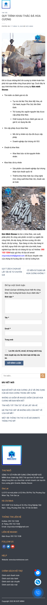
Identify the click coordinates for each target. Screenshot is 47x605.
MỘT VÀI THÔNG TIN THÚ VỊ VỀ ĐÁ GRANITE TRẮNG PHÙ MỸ (21, 419)
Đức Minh (29, 26)
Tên (7, 318)
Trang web (9, 340)
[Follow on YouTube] (13, 547)
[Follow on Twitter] (8, 547)
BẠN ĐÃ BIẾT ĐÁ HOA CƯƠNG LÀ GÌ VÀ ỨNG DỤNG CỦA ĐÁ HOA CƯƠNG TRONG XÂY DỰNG (23, 391)
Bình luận (9, 297)
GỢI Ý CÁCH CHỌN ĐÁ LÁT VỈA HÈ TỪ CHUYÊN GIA (12, 272)
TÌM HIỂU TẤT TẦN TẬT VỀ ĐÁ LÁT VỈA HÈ (19, 405)
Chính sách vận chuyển (11, 582)
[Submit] (42, 375)
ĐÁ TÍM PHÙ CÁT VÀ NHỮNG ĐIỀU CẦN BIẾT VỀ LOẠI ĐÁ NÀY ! (22, 411)
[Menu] (43, 4)
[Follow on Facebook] (4, 547)
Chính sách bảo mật (9, 585)
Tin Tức (4, 13)
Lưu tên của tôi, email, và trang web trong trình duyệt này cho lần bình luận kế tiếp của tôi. (23, 354)
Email (8, 329)
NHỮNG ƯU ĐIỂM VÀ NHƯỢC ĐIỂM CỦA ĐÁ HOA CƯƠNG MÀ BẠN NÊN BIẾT (22, 399)
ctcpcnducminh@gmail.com (13, 256)
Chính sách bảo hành (10, 579)
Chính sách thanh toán (10, 575)
